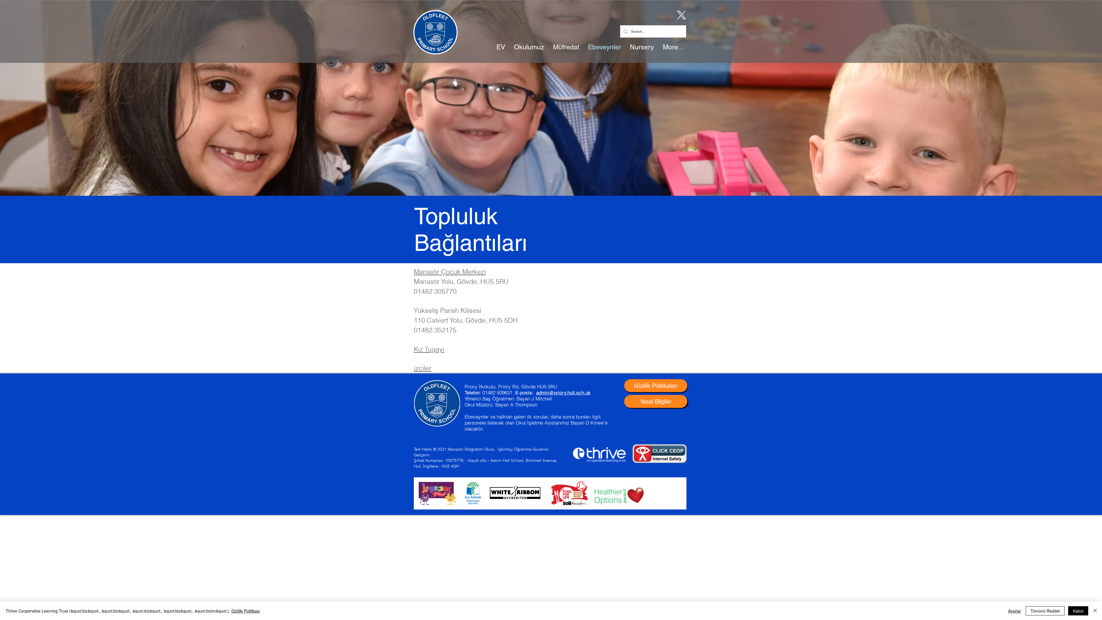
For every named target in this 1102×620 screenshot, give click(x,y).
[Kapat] (1095, 610)
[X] (680, 15)
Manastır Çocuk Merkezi (450, 272)
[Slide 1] (551, 181)
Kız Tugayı (429, 349)
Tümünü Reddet (1045, 611)
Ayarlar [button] (1014, 611)
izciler (422, 368)
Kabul (1078, 611)
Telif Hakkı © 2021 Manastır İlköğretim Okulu (454, 449)
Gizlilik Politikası (245, 611)
